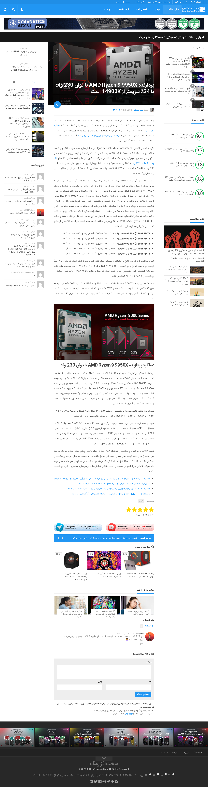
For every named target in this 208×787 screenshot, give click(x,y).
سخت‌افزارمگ (198, 753)
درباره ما (185, 753)
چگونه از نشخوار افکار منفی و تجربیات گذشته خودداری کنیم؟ (71, 614)
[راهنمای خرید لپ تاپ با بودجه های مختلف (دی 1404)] (52, 737)
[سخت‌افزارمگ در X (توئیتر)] (95, 781)
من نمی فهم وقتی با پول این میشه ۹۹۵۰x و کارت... (21, 191)
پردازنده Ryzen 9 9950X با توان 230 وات (99, 136)
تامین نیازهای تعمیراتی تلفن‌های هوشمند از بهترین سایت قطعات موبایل (17, 108)
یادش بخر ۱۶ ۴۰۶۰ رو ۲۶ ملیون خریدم (20, 285)
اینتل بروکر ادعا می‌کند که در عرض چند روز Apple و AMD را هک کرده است (114, 484)
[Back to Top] (104, 759)
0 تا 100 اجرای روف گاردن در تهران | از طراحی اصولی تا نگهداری (176, 281)
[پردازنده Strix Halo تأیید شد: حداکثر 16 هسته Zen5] (104, 560)
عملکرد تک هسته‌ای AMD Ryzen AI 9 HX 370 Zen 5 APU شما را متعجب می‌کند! (109, 489)
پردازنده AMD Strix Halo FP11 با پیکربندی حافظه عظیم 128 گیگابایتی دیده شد (111, 494)
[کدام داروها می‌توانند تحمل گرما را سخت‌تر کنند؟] (137, 605)
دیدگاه (145, 626)
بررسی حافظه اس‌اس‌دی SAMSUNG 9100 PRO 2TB (179, 150)
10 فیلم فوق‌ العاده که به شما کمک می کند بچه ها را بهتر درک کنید (104, 614)
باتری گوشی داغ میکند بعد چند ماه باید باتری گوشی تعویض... (19, 224)
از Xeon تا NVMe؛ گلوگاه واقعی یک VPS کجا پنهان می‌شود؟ (18, 151)
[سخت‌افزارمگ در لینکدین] (91, 781)
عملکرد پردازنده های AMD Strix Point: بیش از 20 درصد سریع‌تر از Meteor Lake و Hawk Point (102, 479)
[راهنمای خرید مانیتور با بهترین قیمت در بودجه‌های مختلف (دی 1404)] (87, 737)
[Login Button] (5, 9)
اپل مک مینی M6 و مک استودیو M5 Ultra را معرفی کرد (177, 105)
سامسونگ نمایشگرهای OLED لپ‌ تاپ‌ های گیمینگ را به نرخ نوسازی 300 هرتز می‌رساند (178, 77)
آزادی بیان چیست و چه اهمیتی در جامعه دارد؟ (179, 303)
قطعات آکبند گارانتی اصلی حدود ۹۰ (21, 213)
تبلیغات (175, 753)
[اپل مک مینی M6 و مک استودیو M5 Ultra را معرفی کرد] (198, 105)
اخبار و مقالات (173, 9)
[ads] (104, 24)
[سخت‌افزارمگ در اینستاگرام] (104, 781)
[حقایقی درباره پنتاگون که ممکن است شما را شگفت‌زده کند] (197, 269)
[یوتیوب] (130, 527)
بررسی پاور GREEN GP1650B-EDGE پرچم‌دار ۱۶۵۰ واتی (181, 136)
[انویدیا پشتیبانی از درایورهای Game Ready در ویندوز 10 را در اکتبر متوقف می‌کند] (38, 136)
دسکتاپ (157, 37)
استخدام (164, 753)
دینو (117, 2)
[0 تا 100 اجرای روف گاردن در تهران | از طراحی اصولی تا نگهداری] (197, 281)
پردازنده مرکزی (175, 37)
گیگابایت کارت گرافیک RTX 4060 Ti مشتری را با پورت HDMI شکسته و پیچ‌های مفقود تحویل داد (178, 63)
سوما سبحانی (138, 110)
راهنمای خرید (141, 9)
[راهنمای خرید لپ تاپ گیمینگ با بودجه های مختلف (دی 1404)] (17, 737)
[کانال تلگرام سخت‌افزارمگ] (108, 781)
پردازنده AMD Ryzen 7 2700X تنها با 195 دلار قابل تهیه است (140, 575)
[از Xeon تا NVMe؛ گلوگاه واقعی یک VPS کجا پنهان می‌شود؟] (38, 151)
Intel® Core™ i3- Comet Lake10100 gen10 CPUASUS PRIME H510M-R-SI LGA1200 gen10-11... (21, 251)
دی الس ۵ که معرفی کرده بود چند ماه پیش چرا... (20, 203)
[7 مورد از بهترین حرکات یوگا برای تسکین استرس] (197, 292)
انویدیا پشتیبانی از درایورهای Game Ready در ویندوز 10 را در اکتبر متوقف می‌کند (104, 538)
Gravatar (128, 714)
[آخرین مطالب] (34, 82)
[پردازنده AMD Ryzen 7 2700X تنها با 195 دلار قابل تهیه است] (137, 560)
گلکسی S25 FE (181, 2)
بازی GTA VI (196, 2)
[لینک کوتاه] (114, 110)
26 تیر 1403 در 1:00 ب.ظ (126, 633)
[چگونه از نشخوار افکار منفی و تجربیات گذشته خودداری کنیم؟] (70, 605)
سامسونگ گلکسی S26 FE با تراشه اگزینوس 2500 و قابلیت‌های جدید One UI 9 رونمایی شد (19, 122)
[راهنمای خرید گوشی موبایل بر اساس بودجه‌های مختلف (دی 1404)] (121, 737)
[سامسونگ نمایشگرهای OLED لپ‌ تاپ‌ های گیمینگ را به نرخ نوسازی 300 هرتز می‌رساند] (198, 77)
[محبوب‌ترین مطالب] (14, 82)
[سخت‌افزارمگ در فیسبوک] (99, 781)
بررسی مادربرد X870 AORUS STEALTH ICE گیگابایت (182, 165)
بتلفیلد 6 (126, 2)
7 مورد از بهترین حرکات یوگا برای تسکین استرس (177, 292)
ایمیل (99, 681)
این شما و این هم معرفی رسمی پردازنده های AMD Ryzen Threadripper (74, 576)
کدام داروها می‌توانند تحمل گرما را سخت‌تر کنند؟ (138, 613)
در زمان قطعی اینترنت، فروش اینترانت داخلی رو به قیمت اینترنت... (20, 265)
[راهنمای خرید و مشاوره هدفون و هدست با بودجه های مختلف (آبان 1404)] (191, 737)
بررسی (157, 9)
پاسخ (141, 643)
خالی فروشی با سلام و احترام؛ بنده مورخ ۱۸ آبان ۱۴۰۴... (21, 236)
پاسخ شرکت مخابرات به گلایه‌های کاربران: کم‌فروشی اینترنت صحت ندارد (177, 91)
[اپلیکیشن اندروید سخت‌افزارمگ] (112, 781)
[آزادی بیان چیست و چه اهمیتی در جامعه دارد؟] (197, 303)
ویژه (108, 9)
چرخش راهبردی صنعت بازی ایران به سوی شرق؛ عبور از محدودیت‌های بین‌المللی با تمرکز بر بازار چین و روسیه (17, 94)
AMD (141, 501)
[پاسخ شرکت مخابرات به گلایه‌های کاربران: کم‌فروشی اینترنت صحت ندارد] (198, 91)
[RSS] (116, 781)
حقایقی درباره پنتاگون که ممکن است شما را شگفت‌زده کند (177, 269)
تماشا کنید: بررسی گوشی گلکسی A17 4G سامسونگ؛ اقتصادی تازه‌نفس (179, 179)
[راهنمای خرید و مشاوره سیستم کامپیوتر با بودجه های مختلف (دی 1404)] (156, 737)
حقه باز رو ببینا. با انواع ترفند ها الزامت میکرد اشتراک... (20, 179)
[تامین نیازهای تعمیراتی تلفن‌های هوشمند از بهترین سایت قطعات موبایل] (38, 108)
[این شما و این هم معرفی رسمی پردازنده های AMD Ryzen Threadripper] (70, 560)
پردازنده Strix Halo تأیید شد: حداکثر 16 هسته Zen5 (108, 575)
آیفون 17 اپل (139, 2)
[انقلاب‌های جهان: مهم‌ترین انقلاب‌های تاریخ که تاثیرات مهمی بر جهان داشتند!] (184, 236)
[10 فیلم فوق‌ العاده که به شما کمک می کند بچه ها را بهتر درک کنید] (104, 605)
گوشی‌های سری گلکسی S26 (159, 2)
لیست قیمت (123, 9)
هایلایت (144, 37)
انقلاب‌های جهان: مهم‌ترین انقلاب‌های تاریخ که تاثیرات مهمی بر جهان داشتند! (186, 252)
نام (149, 681)
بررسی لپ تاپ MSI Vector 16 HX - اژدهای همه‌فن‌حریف (179, 193)
